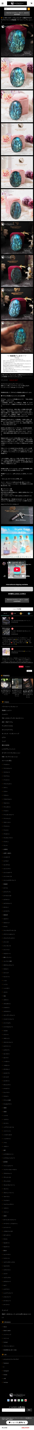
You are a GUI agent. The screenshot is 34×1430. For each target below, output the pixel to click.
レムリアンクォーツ (8, 1293)
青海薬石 (5, 884)
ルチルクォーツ (7, 1281)
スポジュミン (6, 1038)
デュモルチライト (7, 1104)
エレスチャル (6, 864)
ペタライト (6, 1208)
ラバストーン (6, 1258)
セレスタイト (6, 1053)
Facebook (6, 1363)
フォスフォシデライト (8, 1204)
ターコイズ (6, 1077)
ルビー (5, 1285)
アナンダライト (7, 807)
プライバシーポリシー (8, 1346)
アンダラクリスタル (7, 726)
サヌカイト (6, 969)
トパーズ (5, 1115)
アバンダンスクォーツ (8, 814)
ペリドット (6, 1212)
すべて (5, 613)
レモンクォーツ (7, 1297)
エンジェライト (7, 868)
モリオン (5, 1239)
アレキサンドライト (8, 837)
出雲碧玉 (5, 849)
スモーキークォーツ (8, 1042)
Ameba (5, 1374)
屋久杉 (5, 1250)
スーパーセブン (7, 1023)
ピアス (4, 737)
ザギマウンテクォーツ (8, 965)
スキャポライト (7, 1003)
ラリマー (5, 1273)
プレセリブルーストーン (9, 1185)
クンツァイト (6, 949)
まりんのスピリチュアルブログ (11, 1359)
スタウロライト (7, 1011)
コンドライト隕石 (7, 961)
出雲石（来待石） (7, 853)
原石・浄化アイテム (7, 722)
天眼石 (5, 1107)
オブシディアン (7, 891)
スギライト (6, 999)
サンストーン (6, 976)
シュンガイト (6, 988)
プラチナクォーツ (7, 1173)
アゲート (5, 787)
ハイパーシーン (7, 1131)
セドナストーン (7, 1046)
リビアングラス (7, 1277)
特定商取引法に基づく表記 (10, 1350)
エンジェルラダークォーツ (9, 880)
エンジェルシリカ (7, 876)
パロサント (6, 1146)
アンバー (5, 845)
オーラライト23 (7, 895)
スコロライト (6, 1007)
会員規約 (11, 1419)
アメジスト (6, 830)
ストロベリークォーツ (8, 1019)
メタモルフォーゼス (8, 1231)
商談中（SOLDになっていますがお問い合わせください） (16, 1315)
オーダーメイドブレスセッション (11, 753)
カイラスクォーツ (7, 903)
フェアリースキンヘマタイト (10, 1169)
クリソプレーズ (7, 945)
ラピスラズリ (6, 1266)
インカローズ (6, 857)
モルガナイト (6, 1243)
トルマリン (6, 1119)
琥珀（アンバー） (7, 957)
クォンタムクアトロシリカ (9, 930)
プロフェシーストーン (8, 1192)
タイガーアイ (6, 1073)
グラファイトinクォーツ (9, 934)
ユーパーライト (7, 1254)
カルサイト (6, 918)
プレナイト (6, 1189)
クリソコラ (6, 942)
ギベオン (5, 926)
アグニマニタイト (7, 783)
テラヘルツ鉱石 (7, 1100)
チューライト (6, 1092)
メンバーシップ (7, 1334)
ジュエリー (5, 714)
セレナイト (6, 1057)
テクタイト (6, 1096)
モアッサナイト (7, 1235)
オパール (5, 888)
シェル (5, 980)
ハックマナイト (7, 1138)
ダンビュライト (7, 1084)
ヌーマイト (6, 1123)
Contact (5, 1342)
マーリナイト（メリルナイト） (10, 1223)
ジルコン (5, 992)
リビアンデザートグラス (9, 1262)
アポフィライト (7, 822)
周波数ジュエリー (7, 710)
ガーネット (6, 907)
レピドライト (6, 1289)
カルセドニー (6, 922)
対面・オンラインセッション (10, 756)
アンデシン (6, 841)
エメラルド (6, 861)
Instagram (6, 1370)
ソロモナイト (6, 1065)
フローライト (6, 1196)
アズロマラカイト (7, 799)
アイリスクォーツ (7, 768)
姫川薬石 (5, 1161)
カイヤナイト (6, 899)
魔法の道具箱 (5, 745)
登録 (29, 1410)
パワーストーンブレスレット (10, 706)
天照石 (5, 1111)
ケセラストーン (7, 953)
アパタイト (6, 810)
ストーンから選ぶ (7, 760)
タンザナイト (6, 1080)
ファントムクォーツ (8, 1165)
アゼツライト (6, 803)
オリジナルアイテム (7, 729)
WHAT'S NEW (6, 1330)
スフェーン (6, 1034)
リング (4, 741)
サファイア (6, 972)
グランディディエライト (9, 938)
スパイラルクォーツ (8, 1026)
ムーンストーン (7, 1227)
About (5, 1326)
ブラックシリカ (7, 1177)
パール (5, 1142)
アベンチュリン (7, 818)
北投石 (5, 1216)
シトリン (5, 984)
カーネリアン (6, 911)
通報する (29, 670)
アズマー (5, 791)
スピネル (5, 1030)
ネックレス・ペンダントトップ (10, 733)
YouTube (5, 1382)
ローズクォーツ (7, 1300)
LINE (4, 1378)
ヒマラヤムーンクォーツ (9, 1158)
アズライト (6, 795)
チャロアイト (6, 1088)
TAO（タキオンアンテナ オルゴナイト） (13, 718)
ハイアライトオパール (8, 1127)
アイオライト (6, 764)
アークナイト (6, 780)
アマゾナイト (6, 826)
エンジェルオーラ (7, 872)
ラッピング (5, 1310)
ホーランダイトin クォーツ (9, 1219)
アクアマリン (6, 776)
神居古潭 (5, 915)
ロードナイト (6, 1304)
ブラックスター (7, 1181)
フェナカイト (6, 1200)
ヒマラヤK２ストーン (8, 1154)
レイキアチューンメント (8, 749)
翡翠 (4, 1150)
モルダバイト (6, 1246)
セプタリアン (6, 1050)
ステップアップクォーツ (9, 1015)
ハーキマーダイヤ (7, 1134)
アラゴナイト (6, 834)
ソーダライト (6, 1061)
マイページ (6, 1338)
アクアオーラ (6, 772)
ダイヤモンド (6, 1069)
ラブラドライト (7, 1270)
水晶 (4, 996)
